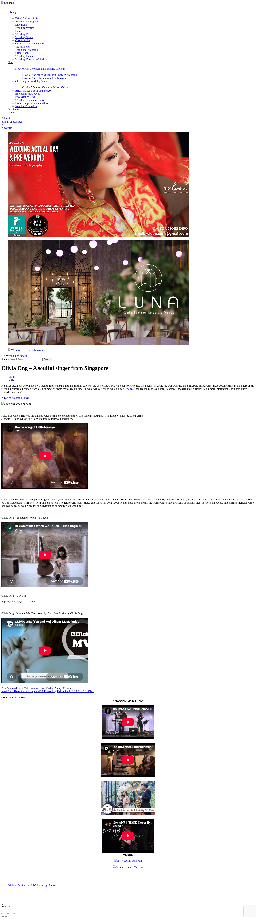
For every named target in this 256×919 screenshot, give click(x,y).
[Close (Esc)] (2, 913)
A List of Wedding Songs (15, 397)
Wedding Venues (24, 27)
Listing (12, 12)
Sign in (5, 121)
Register (17, 121)
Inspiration (14, 109)
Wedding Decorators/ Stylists (31, 59)
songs (130, 388)
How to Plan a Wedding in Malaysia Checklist (40, 68)
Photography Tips (25, 96)
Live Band (21, 24)
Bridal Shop (22, 52)
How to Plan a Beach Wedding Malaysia (44, 78)
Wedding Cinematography (29, 99)
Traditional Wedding (26, 49)
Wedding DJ (22, 34)
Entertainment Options (27, 93)
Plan (10, 62)
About (11, 112)
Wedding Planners (25, 56)
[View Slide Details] (98, 235)
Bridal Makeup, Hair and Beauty (33, 90)
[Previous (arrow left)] (2, 916)
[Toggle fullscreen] (9, 913)
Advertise (6, 118)
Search (5, 359)
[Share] (6, 913)
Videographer (22, 46)
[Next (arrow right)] (6, 916)
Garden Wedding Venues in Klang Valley (45, 87)
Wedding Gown (24, 37)
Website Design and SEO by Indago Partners (33, 885)
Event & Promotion (26, 106)
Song (11, 379)
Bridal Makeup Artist (26, 18)
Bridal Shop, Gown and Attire (31, 103)
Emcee (19, 30)
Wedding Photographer (28, 21)
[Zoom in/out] (13, 913)
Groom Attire (22, 40)
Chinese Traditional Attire (29, 43)
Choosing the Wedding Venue (31, 81)
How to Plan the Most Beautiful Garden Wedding (49, 74)
